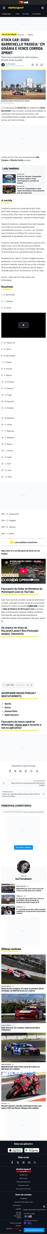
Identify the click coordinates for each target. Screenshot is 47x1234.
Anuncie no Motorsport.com (23, 1202)
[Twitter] (15, 771)
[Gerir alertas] (37, 771)
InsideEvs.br (24, 1175)
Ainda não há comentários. (23, 812)
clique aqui (21, 724)
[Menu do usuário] (42, 8)
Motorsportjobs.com (23, 1182)
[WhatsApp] (20, 771)
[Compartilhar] (32, 65)
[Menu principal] (4, 8)
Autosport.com (23, 1185)
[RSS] (35, 1162)
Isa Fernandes (10, 64)
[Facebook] (10, 771)
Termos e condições (16, 1223)
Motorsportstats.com (23, 1189)
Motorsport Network (19, 1229)
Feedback (23, 1198)
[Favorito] (37, 65)
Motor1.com (23, 1178)
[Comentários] (42, 65)
